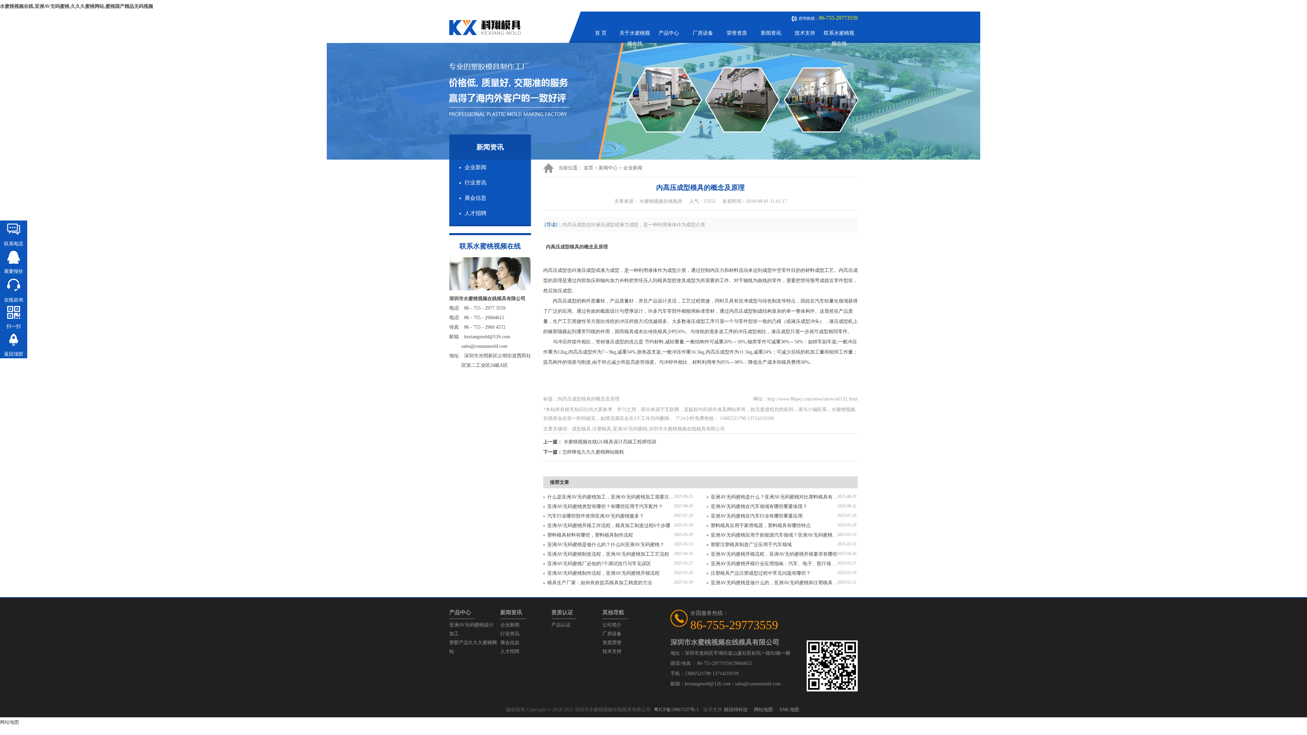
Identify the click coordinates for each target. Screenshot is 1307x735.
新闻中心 (608, 167)
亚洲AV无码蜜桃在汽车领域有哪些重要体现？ (759, 506)
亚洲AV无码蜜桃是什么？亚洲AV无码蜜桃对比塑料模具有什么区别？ (774, 497)
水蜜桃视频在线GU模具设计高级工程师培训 (610, 441)
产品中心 (669, 33)
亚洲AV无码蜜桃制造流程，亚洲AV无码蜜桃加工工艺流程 (608, 554)
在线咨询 (13, 300)
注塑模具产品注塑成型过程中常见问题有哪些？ (761, 573)
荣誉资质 (737, 33)
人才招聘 (475, 213)
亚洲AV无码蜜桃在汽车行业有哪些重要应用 (757, 516)
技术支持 (805, 33)
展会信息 (475, 198)
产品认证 (560, 624)
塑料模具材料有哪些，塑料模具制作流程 (590, 535)
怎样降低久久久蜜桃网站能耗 (593, 452)
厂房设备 (703, 33)
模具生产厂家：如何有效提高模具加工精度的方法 (599, 582)
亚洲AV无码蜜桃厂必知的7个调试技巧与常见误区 (599, 563)
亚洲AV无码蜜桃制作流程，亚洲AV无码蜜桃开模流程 (603, 573)
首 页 (601, 33)
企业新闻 (475, 167)
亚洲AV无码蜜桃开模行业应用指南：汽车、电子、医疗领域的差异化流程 (774, 563)
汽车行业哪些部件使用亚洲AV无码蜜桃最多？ (595, 516)
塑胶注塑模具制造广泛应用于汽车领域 (751, 544)
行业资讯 (475, 182)
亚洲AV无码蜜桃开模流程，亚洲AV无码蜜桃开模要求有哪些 (774, 554)
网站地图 (763, 709)
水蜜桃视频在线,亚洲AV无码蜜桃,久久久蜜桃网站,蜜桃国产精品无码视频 (76, 6)
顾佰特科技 (736, 709)
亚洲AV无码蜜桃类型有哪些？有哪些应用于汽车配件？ (605, 506)
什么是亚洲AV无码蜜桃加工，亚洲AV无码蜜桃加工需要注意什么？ (610, 497)
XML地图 (789, 709)
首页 (588, 167)
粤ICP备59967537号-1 (676, 709)
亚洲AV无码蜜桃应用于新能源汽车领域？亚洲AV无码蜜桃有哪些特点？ (774, 535)
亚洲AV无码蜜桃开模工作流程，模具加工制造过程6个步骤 (608, 525)
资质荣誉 (612, 642)
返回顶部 (13, 354)
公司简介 (612, 624)
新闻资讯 (771, 33)
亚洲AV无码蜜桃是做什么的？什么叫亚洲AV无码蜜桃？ (605, 544)
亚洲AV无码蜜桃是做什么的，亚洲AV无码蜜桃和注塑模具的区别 (774, 582)
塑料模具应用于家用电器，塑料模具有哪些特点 (761, 525)
